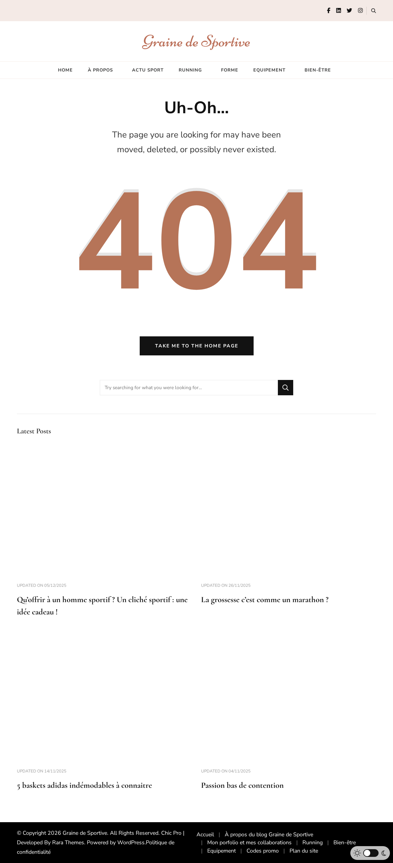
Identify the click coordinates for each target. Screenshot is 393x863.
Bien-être (318, 70)
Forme (229, 70)
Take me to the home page (196, 345)
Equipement (269, 70)
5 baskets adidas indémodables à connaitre (84, 785)
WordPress (131, 842)
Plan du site (304, 850)
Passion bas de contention (242, 785)
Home (65, 70)
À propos (100, 70)
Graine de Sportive (197, 41)
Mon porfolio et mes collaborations (249, 842)
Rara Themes (68, 842)
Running (190, 70)
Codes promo (263, 850)
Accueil (205, 834)
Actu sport (148, 70)
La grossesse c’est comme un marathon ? (265, 599)
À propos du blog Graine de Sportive (269, 834)
